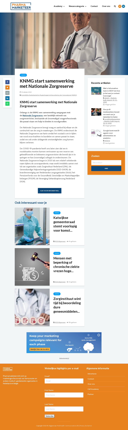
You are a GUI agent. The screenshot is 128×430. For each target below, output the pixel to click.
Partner (91, 394)
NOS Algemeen (60, 241)
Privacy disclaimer (86, 426)
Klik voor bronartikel (49, 191)
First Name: (49, 390)
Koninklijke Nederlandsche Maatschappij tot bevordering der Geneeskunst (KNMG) (49, 95)
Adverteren (92, 374)
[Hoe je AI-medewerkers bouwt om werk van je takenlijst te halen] (96, 112)
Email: (47, 376)
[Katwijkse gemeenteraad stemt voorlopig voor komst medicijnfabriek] (32, 226)
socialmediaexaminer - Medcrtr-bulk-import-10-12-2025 (111, 121)
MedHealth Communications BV (68, 426)
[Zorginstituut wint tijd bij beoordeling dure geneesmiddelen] (32, 307)
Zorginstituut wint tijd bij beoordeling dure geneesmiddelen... (67, 305)
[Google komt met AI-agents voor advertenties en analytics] (96, 133)
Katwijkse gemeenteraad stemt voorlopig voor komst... (65, 224)
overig (23, 75)
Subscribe (50, 416)
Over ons (106, 6)
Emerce (107, 141)
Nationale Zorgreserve (33, 115)
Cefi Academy (93, 389)
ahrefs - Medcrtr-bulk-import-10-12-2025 (110, 100)
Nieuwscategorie (77, 6)
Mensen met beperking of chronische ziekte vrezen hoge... (66, 264)
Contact (94, 6)
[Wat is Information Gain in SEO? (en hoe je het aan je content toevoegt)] (96, 90)
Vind (106, 168)
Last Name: (49, 404)
